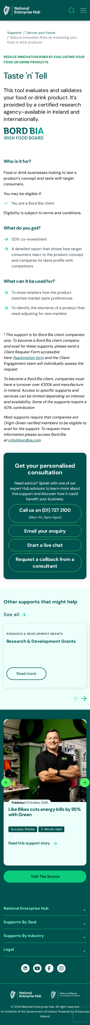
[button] (84, 698)
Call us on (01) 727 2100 (45, 513)
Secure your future (40, 32)
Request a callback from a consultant (45, 562)
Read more (26, 673)
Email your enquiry (45, 531)
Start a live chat (45, 545)
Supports (14, 32)
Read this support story (29, 843)
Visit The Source (45, 876)
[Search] (71, 10)
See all (12, 614)
